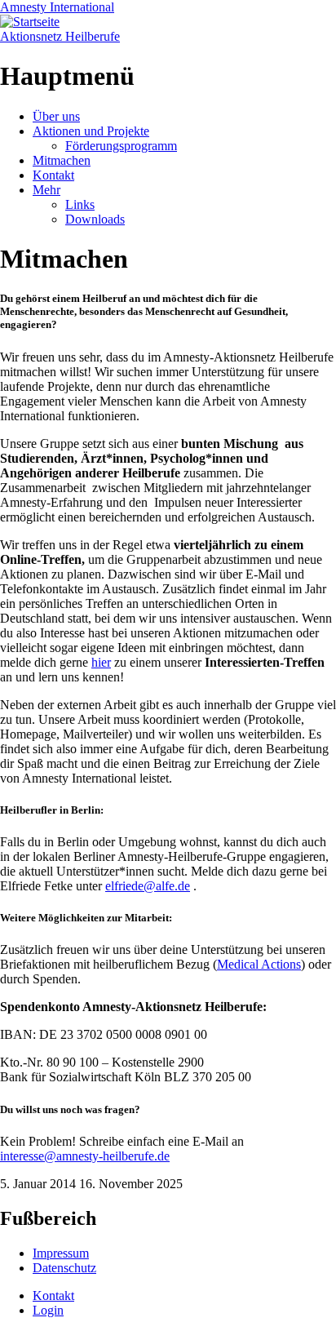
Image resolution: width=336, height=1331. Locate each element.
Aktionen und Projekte (91, 131)
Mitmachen (62, 160)
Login (48, 1310)
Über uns (56, 116)
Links (80, 204)
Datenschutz (64, 1268)
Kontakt (53, 175)
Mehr (46, 190)
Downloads (95, 219)
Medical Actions (259, 964)
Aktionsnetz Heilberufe (60, 36)
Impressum (61, 1253)
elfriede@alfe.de (147, 886)
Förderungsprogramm (121, 146)
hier (101, 662)
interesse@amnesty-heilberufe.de (85, 1156)
